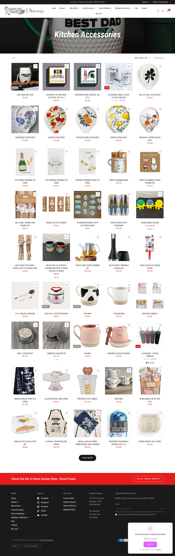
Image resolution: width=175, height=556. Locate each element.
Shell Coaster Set (25, 353)
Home (54, 8)
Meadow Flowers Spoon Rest (149, 138)
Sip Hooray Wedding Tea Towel (25, 181)
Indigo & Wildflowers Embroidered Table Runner (87, 443)
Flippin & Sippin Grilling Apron (56, 443)
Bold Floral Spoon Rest (150, 95)
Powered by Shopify (46, 540)
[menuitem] (54, 8)
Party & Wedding (104, 8)
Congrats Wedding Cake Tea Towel (87, 181)
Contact (144, 8)
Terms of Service (69, 506)
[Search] (158, 11)
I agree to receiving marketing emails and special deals (137, 514)
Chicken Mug (118, 314)
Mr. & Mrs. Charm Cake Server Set (25, 224)
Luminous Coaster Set (56, 353)
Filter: (13, 58)
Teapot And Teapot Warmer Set (87, 266)
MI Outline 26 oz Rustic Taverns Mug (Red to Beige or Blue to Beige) (56, 268)
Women (62, 8)
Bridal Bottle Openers (56, 223)
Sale (136, 8)
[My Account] (162, 11)
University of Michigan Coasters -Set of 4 (56, 96)
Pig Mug (87, 353)
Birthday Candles (150, 314)
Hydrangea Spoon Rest (25, 137)
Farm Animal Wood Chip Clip (150, 400)
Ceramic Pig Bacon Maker (119, 353)
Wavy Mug (119, 399)
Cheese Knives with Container (118, 224)
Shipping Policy (69, 509)
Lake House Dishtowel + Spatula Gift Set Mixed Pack (25, 266)
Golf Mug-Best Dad (25, 95)
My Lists (98, 14)
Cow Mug (87, 314)
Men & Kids (74, 8)
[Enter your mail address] (161, 509)
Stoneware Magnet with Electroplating (87, 224)
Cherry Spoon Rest (56, 137)
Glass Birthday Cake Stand (56, 399)
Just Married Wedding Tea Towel (56, 181)
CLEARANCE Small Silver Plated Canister (118, 96)
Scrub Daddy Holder (150, 223)
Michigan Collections (122, 8)
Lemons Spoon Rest (118, 137)
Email (117, 504)
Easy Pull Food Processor (56, 314)
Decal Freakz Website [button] (148, 479)
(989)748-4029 (99, 2)
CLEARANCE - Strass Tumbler (150, 354)
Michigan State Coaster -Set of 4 (87, 96)
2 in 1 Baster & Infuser (25, 314)
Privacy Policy (68, 498)
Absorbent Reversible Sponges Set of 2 (118, 443)
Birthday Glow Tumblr (87, 399)
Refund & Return (69, 502)
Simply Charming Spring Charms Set (149, 181)
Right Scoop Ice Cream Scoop (150, 266)
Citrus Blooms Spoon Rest (87, 137)
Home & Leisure (88, 8)
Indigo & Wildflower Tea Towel (25, 400)
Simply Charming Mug (118, 180)
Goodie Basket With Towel (149, 441)
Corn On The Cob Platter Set (25, 443)
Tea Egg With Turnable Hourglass (119, 266)
